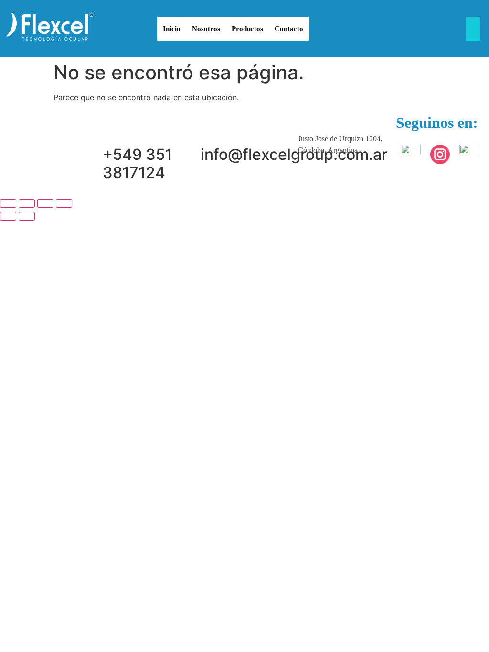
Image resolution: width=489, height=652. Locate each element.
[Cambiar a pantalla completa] (27, 203)
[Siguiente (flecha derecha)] (27, 216)
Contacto (289, 28)
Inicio (172, 28)
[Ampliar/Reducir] (8, 203)
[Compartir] (45, 203)
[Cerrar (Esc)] (64, 203)
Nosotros (206, 28)
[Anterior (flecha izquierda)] (8, 216)
